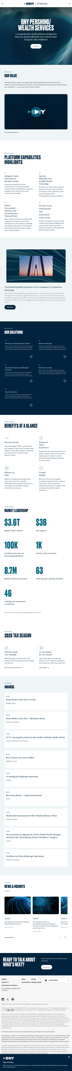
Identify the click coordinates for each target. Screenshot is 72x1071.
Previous (3, 912)
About (23, 979)
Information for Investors (10, 985)
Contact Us (5, 982)
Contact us (36, 46)
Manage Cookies (36, 982)
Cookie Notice (26, 982)
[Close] (69, 1057)
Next (69, 912)
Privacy (33, 979)
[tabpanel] (17, 912)
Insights (4, 979)
